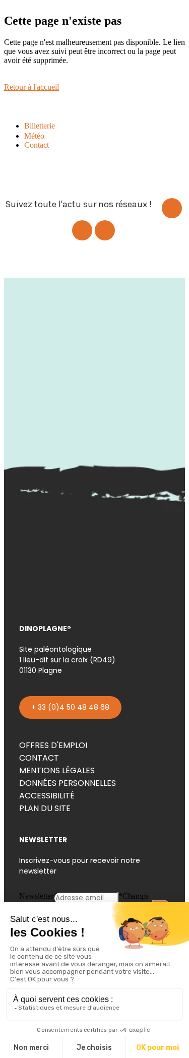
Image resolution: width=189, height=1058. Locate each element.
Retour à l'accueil (31, 87)
